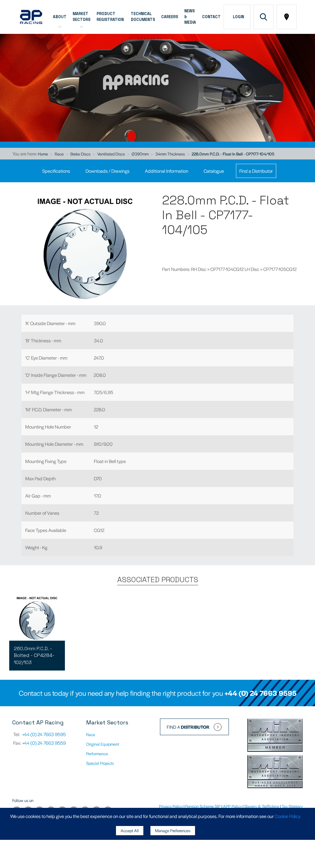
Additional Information (166, 170)
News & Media (190, 17)
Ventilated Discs (111, 154)
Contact (211, 16)
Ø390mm (140, 154)
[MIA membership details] (275, 735)
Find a (188, 727)
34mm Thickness (170, 154)
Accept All (130, 830)
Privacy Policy (171, 806)
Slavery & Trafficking (261, 806)
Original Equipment (102, 744)
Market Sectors (81, 16)
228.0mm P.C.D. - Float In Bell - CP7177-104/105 (233, 154)
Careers (169, 16)
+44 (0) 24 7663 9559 (44, 742)
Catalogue (214, 170)
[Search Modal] (263, 17)
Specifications (56, 170)
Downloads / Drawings (108, 170)
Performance (97, 753)
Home (43, 154)
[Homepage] (31, 17)
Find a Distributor (256, 170)
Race (59, 154)
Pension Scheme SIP (203, 806)
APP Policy (232, 806)
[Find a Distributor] (287, 17)
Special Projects (100, 763)
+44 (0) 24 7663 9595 (261, 693)
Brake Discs (80, 154)
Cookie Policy (288, 816)
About (59, 16)
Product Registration (111, 16)
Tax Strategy (292, 806)
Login (237, 16)
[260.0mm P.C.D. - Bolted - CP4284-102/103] (37, 617)
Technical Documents (143, 16)
